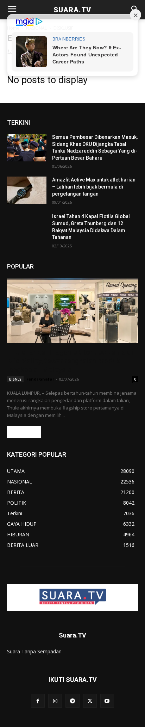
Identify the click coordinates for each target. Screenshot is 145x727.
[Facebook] (38, 701)
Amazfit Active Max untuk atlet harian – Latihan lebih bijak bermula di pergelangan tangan (93, 186)
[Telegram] (72, 701)
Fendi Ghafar (40, 379)
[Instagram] (55, 701)
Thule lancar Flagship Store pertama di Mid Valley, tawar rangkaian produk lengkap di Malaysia (70, 361)
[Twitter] (90, 701)
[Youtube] (107, 701)
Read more (24, 432)
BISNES (15, 379)
